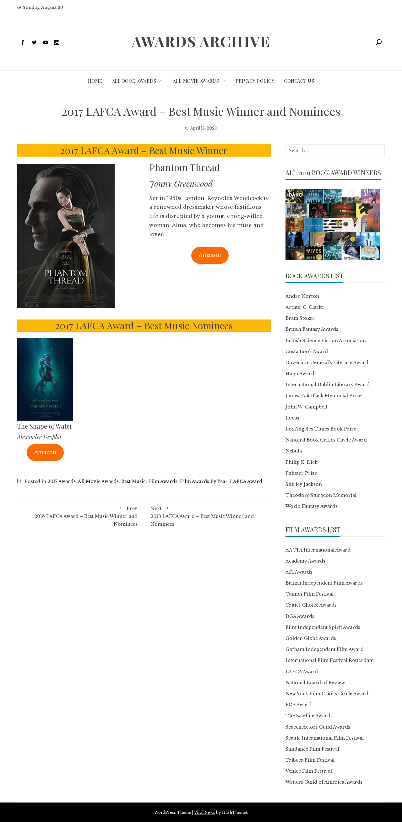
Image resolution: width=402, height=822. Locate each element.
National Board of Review (315, 683)
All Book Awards (134, 81)
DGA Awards (299, 616)
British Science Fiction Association (325, 340)
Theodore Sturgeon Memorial (320, 495)
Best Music (133, 481)
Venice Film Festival (308, 771)
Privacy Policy (255, 81)
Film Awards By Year (203, 481)
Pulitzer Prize (301, 473)
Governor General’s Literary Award (326, 362)
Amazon (209, 255)
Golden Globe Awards (310, 638)
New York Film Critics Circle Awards (328, 694)
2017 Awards (61, 481)
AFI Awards (298, 572)
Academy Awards (305, 561)
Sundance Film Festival (312, 749)
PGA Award (298, 705)
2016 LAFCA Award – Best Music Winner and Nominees (86, 516)
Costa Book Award (306, 351)
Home (95, 81)
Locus (292, 418)
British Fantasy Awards (311, 329)
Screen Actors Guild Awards (317, 727)
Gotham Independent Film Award (324, 649)
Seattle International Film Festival (324, 738)
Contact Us (299, 81)
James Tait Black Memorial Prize (323, 395)
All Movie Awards (196, 81)
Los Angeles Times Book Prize (320, 429)
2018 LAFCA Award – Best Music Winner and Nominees (202, 516)
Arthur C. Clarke (304, 307)
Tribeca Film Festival (309, 760)
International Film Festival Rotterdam (329, 660)
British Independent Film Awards (324, 583)
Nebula (293, 451)
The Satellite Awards (309, 716)
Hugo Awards (301, 373)
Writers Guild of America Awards (323, 782)
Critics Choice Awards (311, 605)
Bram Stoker (300, 318)
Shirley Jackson (303, 484)
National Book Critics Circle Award (326, 440)
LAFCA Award (246, 481)
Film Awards (162, 481)
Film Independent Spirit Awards (322, 627)
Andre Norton (302, 296)
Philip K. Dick (301, 462)
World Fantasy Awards (311, 506)
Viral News (204, 812)
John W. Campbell (306, 407)
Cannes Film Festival (309, 594)
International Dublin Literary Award (327, 384)
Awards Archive (201, 41)
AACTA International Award (317, 550)
